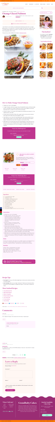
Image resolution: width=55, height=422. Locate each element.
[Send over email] (1, 214)
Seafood (15, 11)
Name (6, 380)
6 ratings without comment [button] (19, 357)
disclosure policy (23, 32)
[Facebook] (3, 411)
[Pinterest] (6, 411)
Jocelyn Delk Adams (10, 189)
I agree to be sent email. (19, 135)
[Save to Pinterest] (1, 212)
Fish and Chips (6, 300)
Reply (4, 319)
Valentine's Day (24, 306)
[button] (16, 17)
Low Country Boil (6, 297)
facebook (12, 303)
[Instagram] (4, 411)
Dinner (9, 306)
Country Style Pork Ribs (49, 78)
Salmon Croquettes (7, 294)
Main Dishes (11, 11)
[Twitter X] (7, 411)
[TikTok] (11, 411)
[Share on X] (1, 210)
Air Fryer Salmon (6, 299)
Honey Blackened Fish (7, 290)
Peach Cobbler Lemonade (42, 69)
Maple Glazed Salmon (7, 292)
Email (20, 380)
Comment (7, 369)
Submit (47, 415)
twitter (18, 303)
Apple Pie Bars (49, 50)
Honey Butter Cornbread (42, 50)
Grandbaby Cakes (5, 11)
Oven (16, 306)
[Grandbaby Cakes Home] (5, 4)
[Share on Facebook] (1, 208)
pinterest (6, 303)
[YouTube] (9, 411)
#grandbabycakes (27, 262)
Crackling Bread (50, 59)
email (23, 303)
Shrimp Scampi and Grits (8, 295)
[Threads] (12, 411)
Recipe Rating (8, 365)
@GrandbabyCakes (15, 262)
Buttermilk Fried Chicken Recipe (42, 60)
